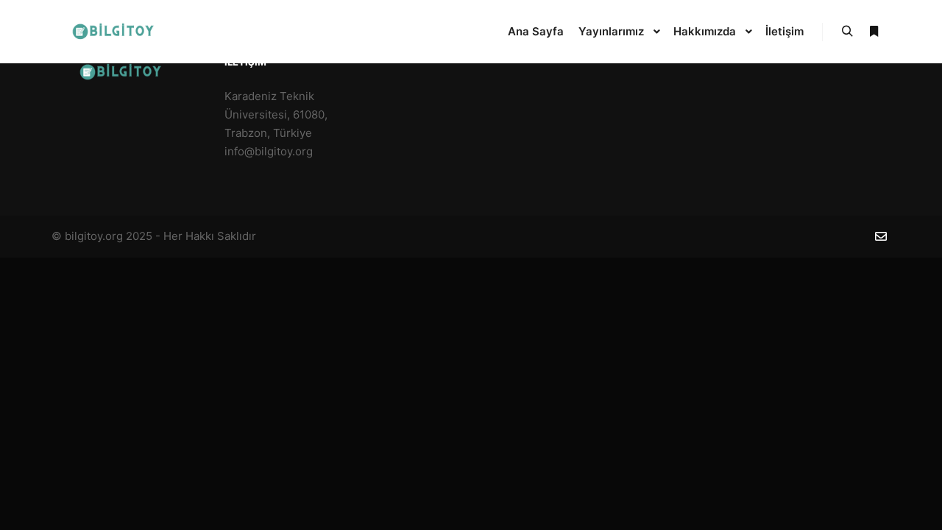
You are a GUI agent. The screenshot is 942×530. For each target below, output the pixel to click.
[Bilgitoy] (117, 31)
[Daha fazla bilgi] (873, 31)
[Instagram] (858, 237)
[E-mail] (880, 236)
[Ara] (847, 31)
